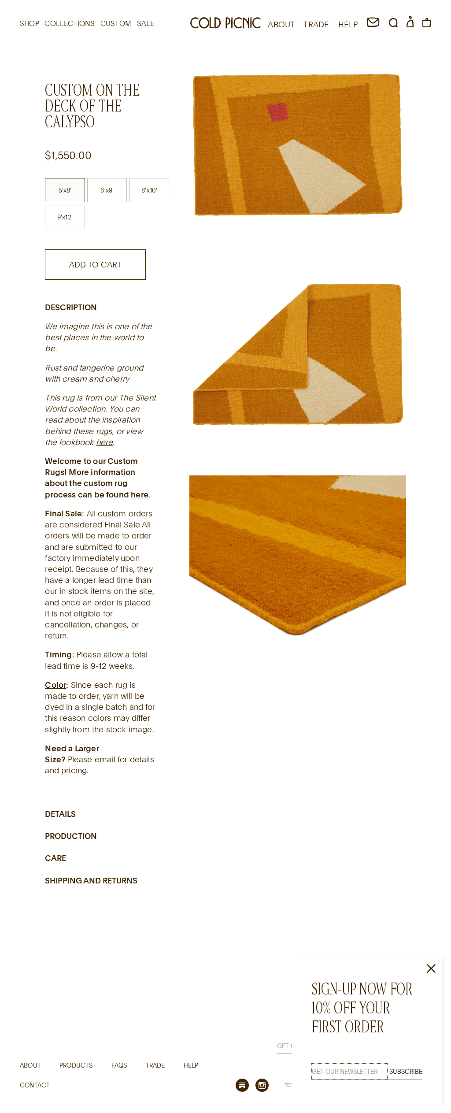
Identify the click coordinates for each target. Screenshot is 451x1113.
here (104, 442)
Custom (115, 23)
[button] (393, 24)
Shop (29, 23)
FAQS (119, 1065)
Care (55, 858)
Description (71, 307)
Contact (35, 1085)
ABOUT (281, 24)
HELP (348, 24)
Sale (146, 23)
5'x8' (65, 190)
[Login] (410, 24)
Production (71, 836)
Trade (155, 1065)
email (105, 759)
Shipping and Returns (91, 880)
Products (75, 1065)
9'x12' (65, 217)
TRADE (316, 24)
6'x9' (107, 190)
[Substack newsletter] (242, 1085)
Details (60, 814)
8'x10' (149, 190)
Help (191, 1065)
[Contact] (373, 24)
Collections (69, 23)
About (30, 1065)
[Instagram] (262, 1085)
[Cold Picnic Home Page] (225, 24)
